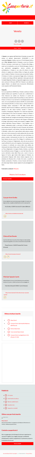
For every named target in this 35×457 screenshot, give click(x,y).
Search (26, 23)
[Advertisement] (17, 363)
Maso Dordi (14, 320)
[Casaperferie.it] (17, 8)
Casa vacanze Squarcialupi (17, 332)
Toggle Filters (7, 179)
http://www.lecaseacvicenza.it (13, 254)
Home (15, 48)
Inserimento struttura (13, 398)
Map (10, 23)
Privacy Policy (29, 453)
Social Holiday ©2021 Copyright (10, 453)
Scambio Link (11, 405)
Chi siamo (10, 395)
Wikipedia (16, 168)
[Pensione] (8, 256)
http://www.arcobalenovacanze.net (14, 213)
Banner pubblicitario (13, 401)
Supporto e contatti (13, 408)
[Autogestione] (5, 216)
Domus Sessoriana (15, 328)
